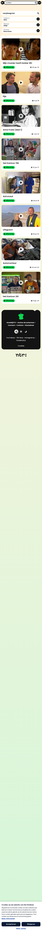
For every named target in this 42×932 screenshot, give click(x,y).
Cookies (21, 346)
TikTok (19, 338)
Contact (11, 325)
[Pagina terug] (2, 2)
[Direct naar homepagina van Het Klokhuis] (21, 316)
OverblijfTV (11, 322)
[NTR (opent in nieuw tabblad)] (21, 354)
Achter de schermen (26, 322)
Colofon (20, 325)
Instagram (30, 338)
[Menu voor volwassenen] (39, 2)
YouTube (10, 338)
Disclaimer (29, 325)
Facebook (21, 340)
